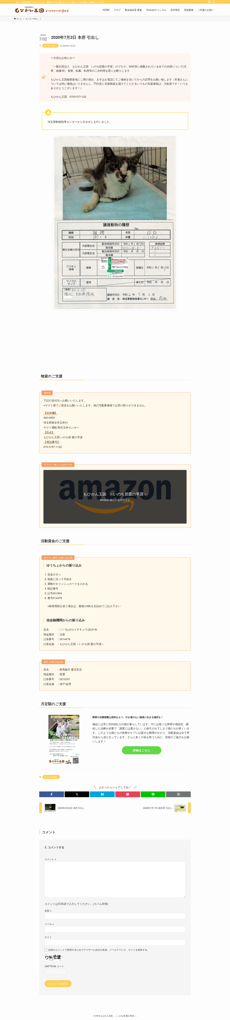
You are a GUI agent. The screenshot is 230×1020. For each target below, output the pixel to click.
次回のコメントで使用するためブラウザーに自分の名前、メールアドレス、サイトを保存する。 (99, 949)
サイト (48, 937)
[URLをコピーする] (178, 794)
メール (49, 924)
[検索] (214, 2)
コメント (50, 859)
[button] (51, 794)
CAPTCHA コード (54, 966)
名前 (48, 910)
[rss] (209, 2)
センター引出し (50, 45)
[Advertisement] (115, 344)
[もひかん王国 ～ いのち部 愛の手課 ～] (41, 9)
